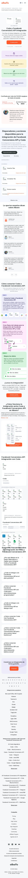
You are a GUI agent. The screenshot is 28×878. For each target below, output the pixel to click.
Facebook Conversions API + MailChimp (14, 802)
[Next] (15, 274)
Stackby (13, 729)
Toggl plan (14, 712)
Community (14, 831)
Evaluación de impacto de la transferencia (14, 855)
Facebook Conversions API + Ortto (14, 778)
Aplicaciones (15, 8)
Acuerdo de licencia (14, 848)
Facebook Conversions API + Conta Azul (14, 795)
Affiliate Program (14, 834)
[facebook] (8, 844)
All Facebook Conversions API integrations (14, 775)
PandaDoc (14, 716)
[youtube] (15, 844)
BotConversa (13, 721)
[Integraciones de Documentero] (20, 492)
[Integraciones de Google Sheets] (14, 541)
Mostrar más (14, 200)
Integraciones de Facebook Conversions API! (15, 194)
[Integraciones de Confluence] (9, 492)
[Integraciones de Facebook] (9, 538)
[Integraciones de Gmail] (20, 538)
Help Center (14, 821)
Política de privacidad (14, 851)
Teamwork (14, 699)
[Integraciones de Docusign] (3, 498)
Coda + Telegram (14, 755)
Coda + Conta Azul (14, 760)
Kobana (13, 696)
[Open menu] (25, 2)
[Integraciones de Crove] (14, 492)
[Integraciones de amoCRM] (3, 536)
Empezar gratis (14, 395)
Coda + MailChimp (14, 765)
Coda (20, 8)
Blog (14, 819)
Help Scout (13, 724)
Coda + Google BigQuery (14, 763)
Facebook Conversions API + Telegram (14, 790)
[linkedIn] (12, 844)
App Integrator (14, 826)
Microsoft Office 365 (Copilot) (13, 694)
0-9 (3, 680)
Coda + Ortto (14, 747)
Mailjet (13, 707)
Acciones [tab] (16, 156)
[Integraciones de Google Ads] (9, 544)
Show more (14, 768)
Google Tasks (13, 732)
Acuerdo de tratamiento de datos (14, 853)
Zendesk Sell (13, 710)
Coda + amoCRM (14, 757)
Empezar (14, 668)
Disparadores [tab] (6, 156)
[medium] (19, 844)
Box (13, 702)
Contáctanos (14, 860)
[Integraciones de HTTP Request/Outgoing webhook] (20, 545)
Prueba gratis (14, 42)
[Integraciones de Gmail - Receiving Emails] (3, 546)
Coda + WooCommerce (14, 749)
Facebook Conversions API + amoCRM (14, 792)
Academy (14, 824)
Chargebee (13, 734)
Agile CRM (14, 718)
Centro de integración (6, 8)
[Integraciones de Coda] (3, 492)
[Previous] (12, 274)
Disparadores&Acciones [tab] (9, 152)
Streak (13, 704)
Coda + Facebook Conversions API (14, 752)
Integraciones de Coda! (21, 172)
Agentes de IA (14, 837)
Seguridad (14, 858)
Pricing (14, 816)
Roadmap (14, 829)
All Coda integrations (14, 744)
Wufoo (14, 726)
